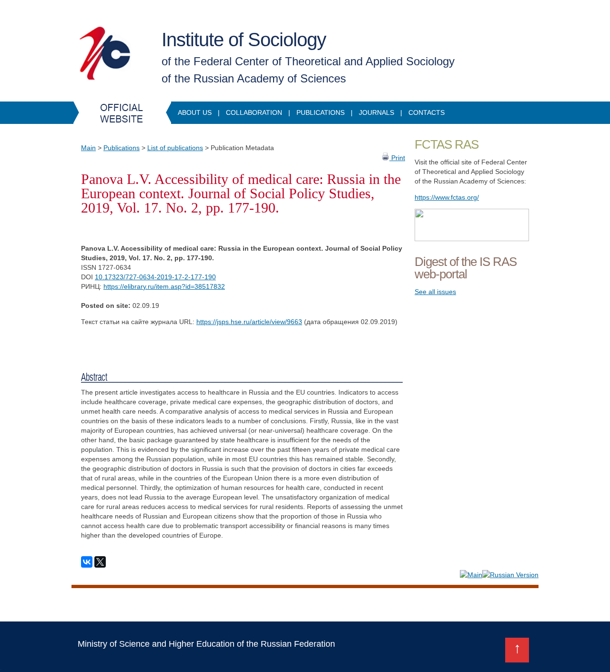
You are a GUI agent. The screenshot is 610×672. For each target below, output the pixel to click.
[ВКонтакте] (86, 562)
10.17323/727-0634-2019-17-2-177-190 (155, 277)
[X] (100, 562)
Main (88, 148)
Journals (376, 112)
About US (195, 112)
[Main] (471, 575)
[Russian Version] (510, 575)
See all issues (435, 291)
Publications (320, 112)
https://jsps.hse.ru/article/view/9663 (249, 322)
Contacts (426, 112)
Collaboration (254, 112)
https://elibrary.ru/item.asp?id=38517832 (164, 286)
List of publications (175, 148)
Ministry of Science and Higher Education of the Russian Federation (206, 644)
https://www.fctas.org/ (447, 197)
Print (397, 158)
